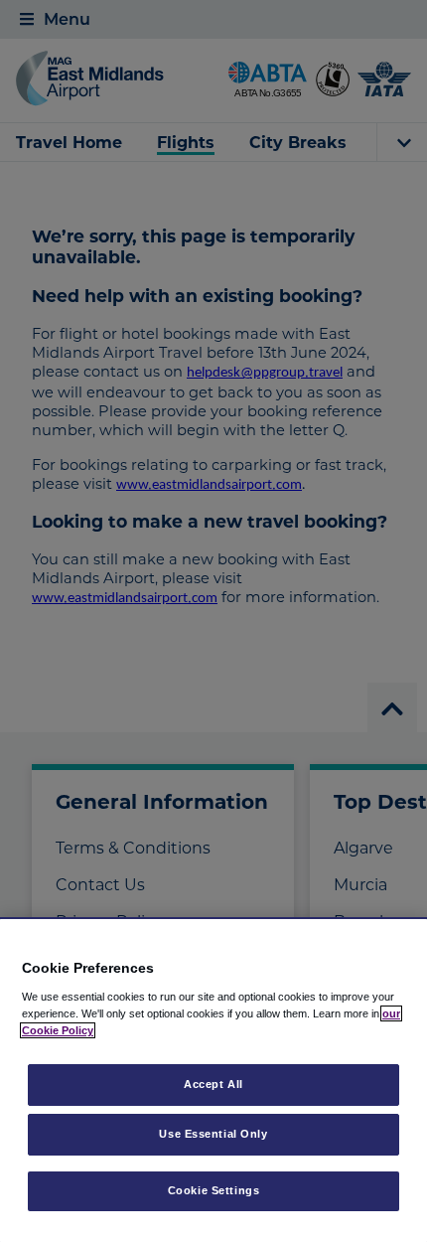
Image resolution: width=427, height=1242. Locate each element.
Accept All (213, 1084)
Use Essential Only (213, 1134)
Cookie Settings (214, 1190)
